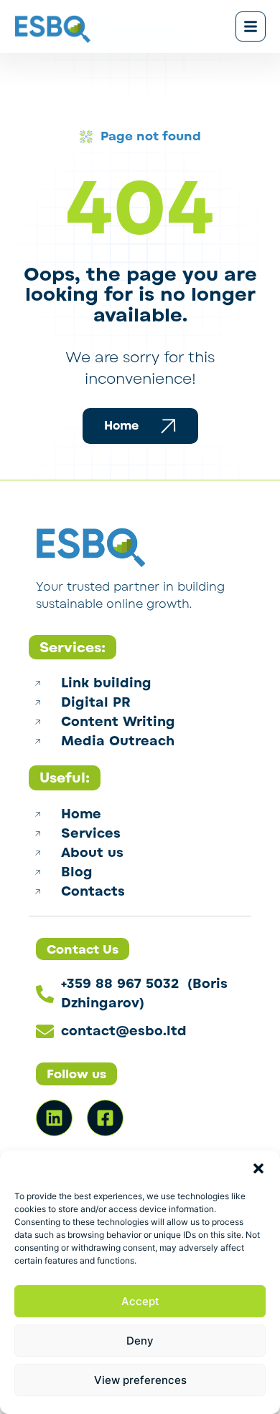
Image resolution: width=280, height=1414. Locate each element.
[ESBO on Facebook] (105, 1118)
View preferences (140, 1380)
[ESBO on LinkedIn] (54, 1118)
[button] (258, 1168)
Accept (140, 1301)
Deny (140, 1340)
